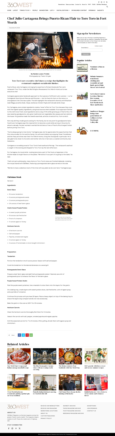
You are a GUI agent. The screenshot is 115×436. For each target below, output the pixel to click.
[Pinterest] (104, 2)
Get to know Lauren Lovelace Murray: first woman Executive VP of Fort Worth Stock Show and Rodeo (97, 99)
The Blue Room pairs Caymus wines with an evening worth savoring (43, 368)
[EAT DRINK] (82, 131)
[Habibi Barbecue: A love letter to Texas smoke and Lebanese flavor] (96, 382)
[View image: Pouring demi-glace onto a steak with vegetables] (64, 201)
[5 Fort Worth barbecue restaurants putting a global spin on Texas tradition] (19, 382)
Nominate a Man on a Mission (97, 68)
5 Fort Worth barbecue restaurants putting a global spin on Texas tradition (18, 394)
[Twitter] (107, 2)
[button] (107, 7)
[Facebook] (99, 2)
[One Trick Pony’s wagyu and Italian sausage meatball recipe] (19, 356)
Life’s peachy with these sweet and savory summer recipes (95, 367)
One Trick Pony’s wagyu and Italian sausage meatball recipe (18, 367)
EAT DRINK (94, 131)
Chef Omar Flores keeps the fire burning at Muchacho (70, 393)
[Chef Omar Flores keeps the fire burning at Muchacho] (70, 382)
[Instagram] (101, 2)
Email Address (85, 47)
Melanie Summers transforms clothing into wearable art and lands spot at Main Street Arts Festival (97, 81)
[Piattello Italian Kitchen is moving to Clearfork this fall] (44, 382)
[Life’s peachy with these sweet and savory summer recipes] (96, 356)
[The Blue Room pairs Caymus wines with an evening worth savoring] (44, 356)
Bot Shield (74, 434)
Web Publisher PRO (61, 434)
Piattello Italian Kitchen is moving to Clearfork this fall (44, 393)
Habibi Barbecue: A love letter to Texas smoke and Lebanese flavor (96, 394)
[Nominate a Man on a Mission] (82, 68)
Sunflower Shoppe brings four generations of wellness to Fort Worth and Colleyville (97, 116)
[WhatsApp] (31, 335)
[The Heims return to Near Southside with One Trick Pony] (70, 356)
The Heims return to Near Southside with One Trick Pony (69, 367)
